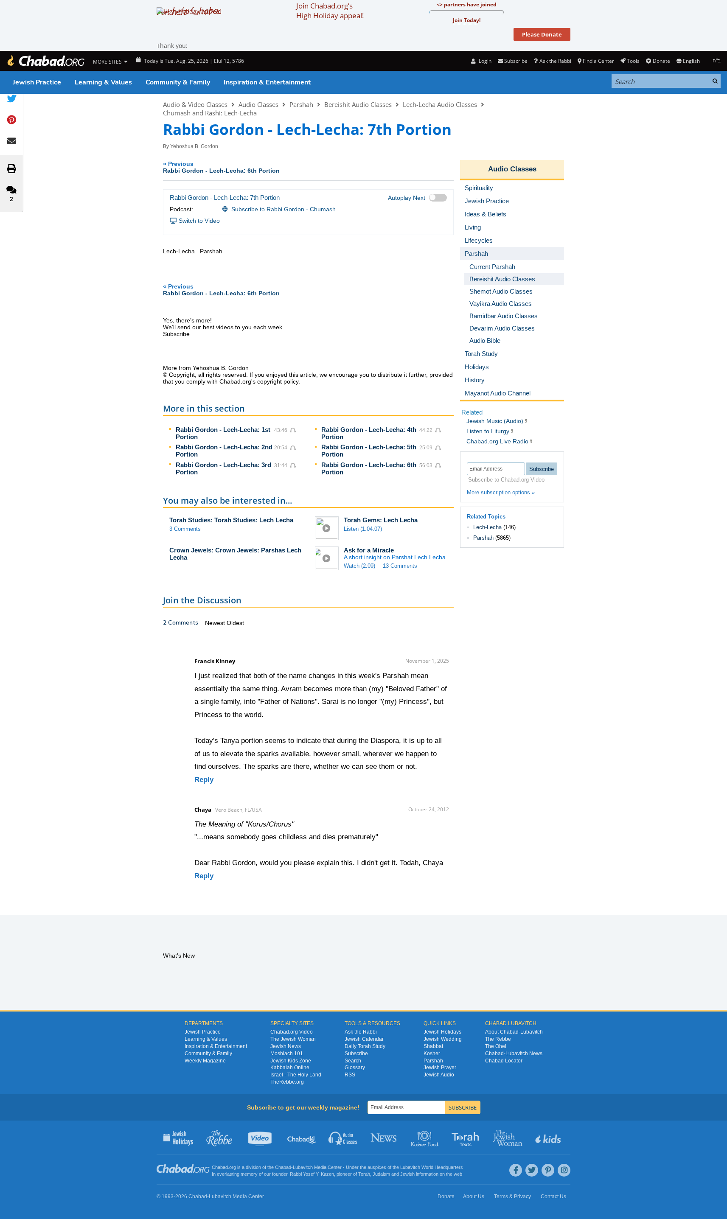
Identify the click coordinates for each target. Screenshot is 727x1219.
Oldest (235, 622)
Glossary (355, 1067)
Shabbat (433, 1046)
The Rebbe (498, 1039)
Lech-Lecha (487, 527)
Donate (661, 60)
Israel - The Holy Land (295, 1075)
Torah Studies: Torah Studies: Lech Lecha (231, 520)
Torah (364, 1174)
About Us (473, 1196)
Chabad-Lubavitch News (513, 1053)
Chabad (283, 1167)
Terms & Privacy (512, 1196)
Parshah (301, 104)
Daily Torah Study (365, 1046)
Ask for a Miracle (369, 550)
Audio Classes (258, 104)
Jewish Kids (548, 1137)
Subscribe (356, 1053)
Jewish (407, 1174)
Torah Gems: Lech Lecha (381, 520)
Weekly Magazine (205, 1061)
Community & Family (178, 82)
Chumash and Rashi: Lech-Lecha (210, 113)
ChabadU (301, 1137)
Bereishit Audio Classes (358, 104)
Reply (203, 780)
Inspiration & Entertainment (267, 82)
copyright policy (277, 381)
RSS (350, 1075)
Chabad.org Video (291, 1032)
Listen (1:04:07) (363, 529)
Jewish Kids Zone (290, 1061)
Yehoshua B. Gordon (194, 146)
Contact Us (553, 1196)
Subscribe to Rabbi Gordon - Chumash (283, 209)
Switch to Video (199, 220)
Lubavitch (303, 1167)
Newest (216, 622)
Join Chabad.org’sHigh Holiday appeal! (330, 10)
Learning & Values (103, 82)
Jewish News (285, 1046)
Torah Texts (466, 1137)
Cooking (425, 1137)
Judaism (381, 1174)
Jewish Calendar (364, 1039)
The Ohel (495, 1046)
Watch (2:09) (359, 566)
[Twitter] (531, 1170)
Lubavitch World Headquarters (431, 1167)
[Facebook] (515, 1170)
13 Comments (400, 566)
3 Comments (185, 529)
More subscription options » (501, 492)
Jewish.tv (260, 1137)
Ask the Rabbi (555, 60)
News (384, 1137)
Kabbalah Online (289, 1067)
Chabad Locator (503, 1061)
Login (484, 60)
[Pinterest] (548, 1170)
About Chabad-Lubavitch (514, 1032)
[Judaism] (45, 61)
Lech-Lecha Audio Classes (440, 104)
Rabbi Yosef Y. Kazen (312, 1174)
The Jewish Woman (293, 1039)
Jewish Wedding (443, 1039)
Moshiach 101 (286, 1053)
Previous (221, 167)
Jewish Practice (37, 82)
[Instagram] (564, 1170)
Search (353, 1061)
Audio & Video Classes (195, 104)
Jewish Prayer (440, 1067)
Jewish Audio (439, 1075)
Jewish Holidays (442, 1032)
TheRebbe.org (287, 1082)
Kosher (432, 1053)
